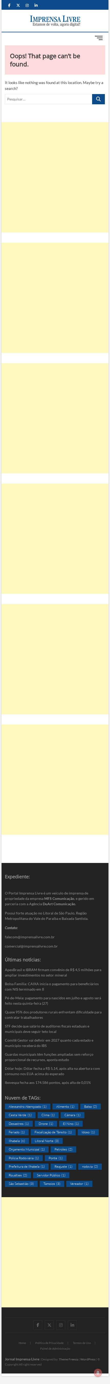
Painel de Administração (55, 1348)
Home (22, 1343)
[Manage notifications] (98, 1373)
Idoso (88, 1132)
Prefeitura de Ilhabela (27, 1166)
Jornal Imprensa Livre (22, 1359)
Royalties (18, 1175)
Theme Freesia (68, 1359)
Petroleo (63, 1149)
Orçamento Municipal (27, 1149)
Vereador (79, 1184)
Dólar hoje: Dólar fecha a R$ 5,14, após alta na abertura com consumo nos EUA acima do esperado (52, 1071)
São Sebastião (21, 1184)
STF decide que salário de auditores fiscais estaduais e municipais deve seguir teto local (47, 1029)
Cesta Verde (20, 1115)
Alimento (65, 1106)
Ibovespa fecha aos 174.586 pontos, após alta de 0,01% (48, 1082)
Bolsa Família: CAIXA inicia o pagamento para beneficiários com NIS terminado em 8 (52, 986)
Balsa (90, 1106)
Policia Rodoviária (24, 1158)
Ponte (56, 1158)
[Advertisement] (55, 177)
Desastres (19, 1124)
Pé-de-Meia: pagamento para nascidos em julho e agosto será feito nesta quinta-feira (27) (53, 1000)
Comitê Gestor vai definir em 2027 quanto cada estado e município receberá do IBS (49, 1043)
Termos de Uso (82, 1343)
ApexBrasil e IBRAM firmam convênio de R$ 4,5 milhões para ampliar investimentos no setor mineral (53, 972)
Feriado (17, 1132)
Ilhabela (17, 1141)
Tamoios (51, 1184)
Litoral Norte (47, 1141)
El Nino (71, 1124)
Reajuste (63, 1166)
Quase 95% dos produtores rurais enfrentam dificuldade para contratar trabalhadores (53, 1015)
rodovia (90, 1166)
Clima (48, 1115)
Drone (46, 1124)
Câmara (72, 1115)
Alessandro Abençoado (28, 1106)
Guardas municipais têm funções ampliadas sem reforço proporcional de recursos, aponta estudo (49, 1057)
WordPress (87, 1359)
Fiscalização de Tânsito (53, 1132)
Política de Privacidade (49, 1343)
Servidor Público (51, 1175)
